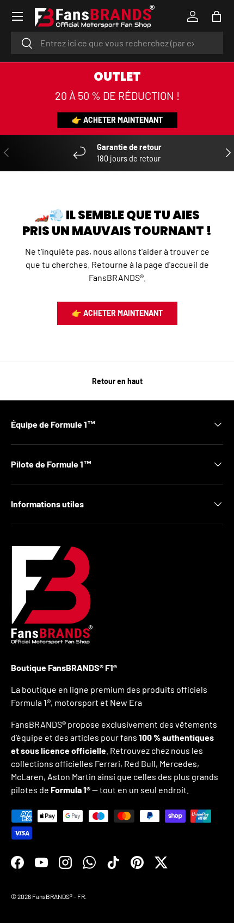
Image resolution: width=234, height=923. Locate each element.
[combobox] (117, 43)
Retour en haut (117, 381)
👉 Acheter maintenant (117, 119)
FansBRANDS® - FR (58, 896)
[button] (217, 16)
